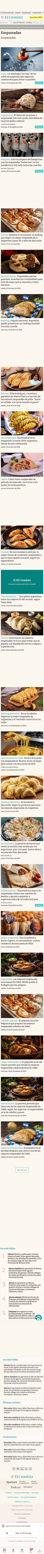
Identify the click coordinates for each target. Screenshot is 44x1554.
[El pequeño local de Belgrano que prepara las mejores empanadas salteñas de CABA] (22, 1006)
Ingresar (39, 1551)
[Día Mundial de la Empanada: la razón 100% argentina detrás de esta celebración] (22, 423)
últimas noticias (7, 13)
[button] (38, 1318)
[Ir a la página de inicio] (12, 17)
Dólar (17, 13)
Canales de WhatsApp (21, 1493)
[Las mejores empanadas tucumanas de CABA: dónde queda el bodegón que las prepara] (22, 965)
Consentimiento (22, 1522)
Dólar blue (26, 13)
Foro (31, 1552)
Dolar (13, 1551)
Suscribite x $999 (36, 17)
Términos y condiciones (22, 1514)
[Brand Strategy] (34, 1482)
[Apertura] (11, 1482)
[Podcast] (16, 1487)
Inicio (22, 1551)
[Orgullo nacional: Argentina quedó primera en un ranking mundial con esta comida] (22, 306)
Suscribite (35, 1493)
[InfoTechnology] (28, 1487)
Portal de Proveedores (28, 1497)
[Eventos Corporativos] (24, 1482)
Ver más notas (22, 1170)
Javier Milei (37, 13)
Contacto (8, 1493)
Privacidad (22, 1518)
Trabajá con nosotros (22, 1501)
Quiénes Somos (13, 1497)
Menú (4, 1552)
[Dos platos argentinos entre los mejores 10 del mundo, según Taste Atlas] (22, 582)
